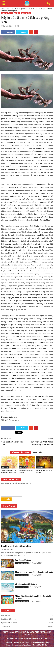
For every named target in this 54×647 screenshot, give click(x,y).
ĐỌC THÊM (26, 13)
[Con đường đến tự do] (7, 563)
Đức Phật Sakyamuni (8, 541)
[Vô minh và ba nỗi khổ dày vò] (7, 587)
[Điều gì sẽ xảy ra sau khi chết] (27, 462)
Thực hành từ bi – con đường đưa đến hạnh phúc (34, 572)
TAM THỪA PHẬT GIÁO (10, 13)
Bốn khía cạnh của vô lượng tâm (16, 546)
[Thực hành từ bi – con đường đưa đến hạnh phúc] (7, 575)
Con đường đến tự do (23, 560)
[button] (48, 3)
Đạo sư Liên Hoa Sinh (22, 601)
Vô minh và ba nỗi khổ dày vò (26, 584)
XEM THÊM (37, 452)
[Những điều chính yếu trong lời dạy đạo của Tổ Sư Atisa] (7, 599)
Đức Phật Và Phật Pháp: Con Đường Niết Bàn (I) (42, 443)
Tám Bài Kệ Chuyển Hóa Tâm (12, 443)
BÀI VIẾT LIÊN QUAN (20, 452)
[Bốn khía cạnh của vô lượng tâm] (27, 526)
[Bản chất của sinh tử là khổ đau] (44, 462)
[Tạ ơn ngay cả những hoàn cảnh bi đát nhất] (9, 462)
